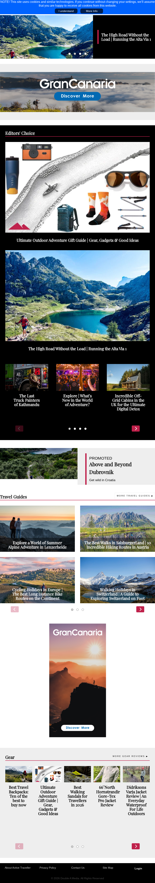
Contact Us (77, 867)
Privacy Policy (48, 867)
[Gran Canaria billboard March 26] (77, 92)
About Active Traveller (18, 867)
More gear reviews (129, 756)
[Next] (136, 429)
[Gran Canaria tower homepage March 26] (77, 680)
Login (138, 868)
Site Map (108, 867)
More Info (92, 10)
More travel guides (133, 496)
